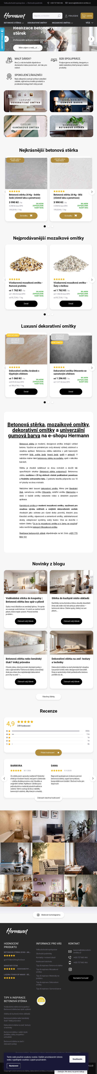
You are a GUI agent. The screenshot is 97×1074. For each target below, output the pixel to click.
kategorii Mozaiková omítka (45, 527)
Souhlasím (77, 1059)
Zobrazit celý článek (25, 621)
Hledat (59, 16)
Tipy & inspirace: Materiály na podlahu (47, 977)
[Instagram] (70, 969)
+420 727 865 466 (80, 958)
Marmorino (71, 492)
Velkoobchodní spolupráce (14, 3)
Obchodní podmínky (35, 3)
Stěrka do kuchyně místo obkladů (70, 598)
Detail (26, 304)
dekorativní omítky (33, 430)
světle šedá (40, 454)
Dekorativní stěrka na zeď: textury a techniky (71, 660)
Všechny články (48, 697)
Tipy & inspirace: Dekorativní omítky (47, 983)
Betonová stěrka (26, 425)
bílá (31, 454)
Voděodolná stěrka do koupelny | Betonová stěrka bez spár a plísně (25, 600)
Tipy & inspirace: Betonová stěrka (49, 966)
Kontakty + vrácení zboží (45, 958)
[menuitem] (14, 23)
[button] (93, 39)
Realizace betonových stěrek (32, 533)
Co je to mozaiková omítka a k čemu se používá (55, 523)
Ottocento (46, 492)
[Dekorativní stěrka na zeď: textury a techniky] (71, 643)
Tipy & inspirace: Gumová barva (48, 989)
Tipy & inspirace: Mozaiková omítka (47, 970)
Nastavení (13, 1066)
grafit (62, 454)
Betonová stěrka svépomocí (53, 471)
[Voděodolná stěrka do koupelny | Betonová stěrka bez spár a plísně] (25, 582)
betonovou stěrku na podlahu (50, 458)
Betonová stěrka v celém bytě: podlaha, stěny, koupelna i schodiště (16, 1034)
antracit (71, 454)
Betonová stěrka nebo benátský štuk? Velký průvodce (24, 660)
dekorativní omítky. (49, 488)
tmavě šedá (52, 454)
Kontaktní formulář (80, 978)
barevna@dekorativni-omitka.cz (82, 951)
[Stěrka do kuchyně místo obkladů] (71, 582)
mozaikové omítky (67, 425)
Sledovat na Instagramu (50, 915)
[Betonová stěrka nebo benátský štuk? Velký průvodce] (25, 643)
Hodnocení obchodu (44, 962)
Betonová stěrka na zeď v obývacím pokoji (14, 1042)
